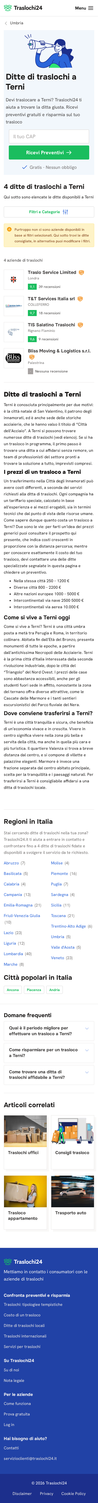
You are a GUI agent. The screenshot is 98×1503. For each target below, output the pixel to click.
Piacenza (34, 990)
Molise (57, 863)
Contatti (11, 1448)
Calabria (12, 884)
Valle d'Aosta (63, 947)
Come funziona (17, 1403)
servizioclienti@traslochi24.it (30, 1458)
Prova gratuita (17, 1414)
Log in (9, 1424)
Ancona (13, 990)
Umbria (58, 936)
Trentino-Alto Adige (69, 926)
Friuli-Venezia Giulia (22, 915)
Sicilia (57, 905)
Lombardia (14, 953)
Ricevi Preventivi (45, 152)
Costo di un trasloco (22, 1315)
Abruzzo (12, 863)
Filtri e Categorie (44, 211)
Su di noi (11, 1370)
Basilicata (13, 873)
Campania (13, 894)
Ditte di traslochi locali (24, 1325)
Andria (54, 990)
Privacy (46, 1493)
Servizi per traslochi (22, 1346)
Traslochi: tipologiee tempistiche (33, 1304)
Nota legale (14, 1380)
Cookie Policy (73, 1493)
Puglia (57, 884)
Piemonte (60, 873)
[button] (49, 1031)
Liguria (10, 943)
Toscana (59, 915)
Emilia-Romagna (19, 905)
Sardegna (60, 894)
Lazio (9, 932)
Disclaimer (22, 1493)
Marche (11, 964)
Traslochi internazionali (25, 1336)
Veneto (58, 957)
